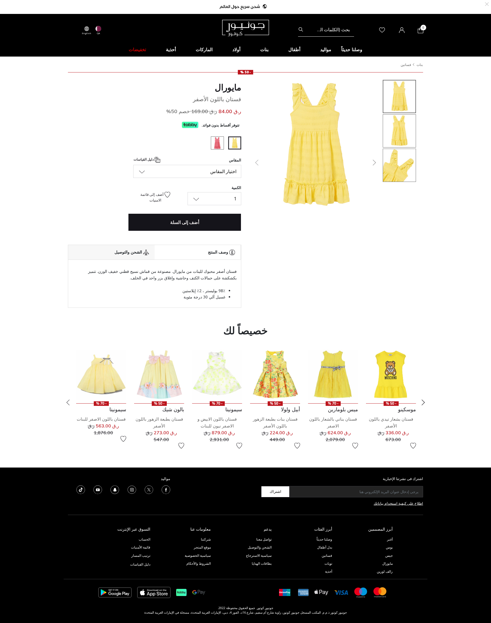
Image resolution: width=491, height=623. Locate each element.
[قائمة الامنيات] (413, 445)
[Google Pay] (198, 592)
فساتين (406, 64)
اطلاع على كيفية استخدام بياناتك (398, 503)
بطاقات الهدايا (262, 563)
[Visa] (341, 592)
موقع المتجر (202, 547)
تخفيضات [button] (137, 49)
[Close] (487, 3)
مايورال (228, 87)
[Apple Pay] (321, 592)
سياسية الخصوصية (198, 555)
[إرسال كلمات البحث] (300, 29)
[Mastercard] (380, 592)
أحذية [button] (171, 49)
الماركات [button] (204, 49)
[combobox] (326, 29)
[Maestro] (361, 592)
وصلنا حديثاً (324, 539)
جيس (389, 555)
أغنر (390, 539)
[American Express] (303, 592)
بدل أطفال (324, 547)
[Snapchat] (115, 489)
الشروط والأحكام (198, 563)
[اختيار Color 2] (215, 143)
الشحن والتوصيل (260, 547)
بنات (420, 64)
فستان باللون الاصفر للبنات (101, 419)
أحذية (328, 571)
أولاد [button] (236, 49)
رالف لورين (385, 571)
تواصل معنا (263, 539)
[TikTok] (80, 489)
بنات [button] (264, 49)
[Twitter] (149, 489)
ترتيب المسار (140, 555)
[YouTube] (97, 489)
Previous (68, 402)
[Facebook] (166, 489)
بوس (389, 547)
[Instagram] (132, 489)
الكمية (236, 187)
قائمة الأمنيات (140, 547)
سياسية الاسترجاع (259, 555)
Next (423, 402)
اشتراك (275, 491)
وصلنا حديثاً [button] (351, 49)
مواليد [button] (325, 49)
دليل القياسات (144, 159)
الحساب (144, 539)
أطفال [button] (294, 49)
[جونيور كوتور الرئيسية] (245, 27)
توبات (328, 563)
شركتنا (206, 539)
